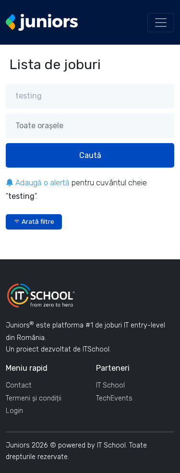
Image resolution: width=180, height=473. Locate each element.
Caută (90, 155)
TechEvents (114, 398)
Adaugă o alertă (41, 182)
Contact (19, 385)
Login (14, 411)
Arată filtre (37, 221)
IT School (110, 385)
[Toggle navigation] (160, 22)
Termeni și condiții (33, 398)
